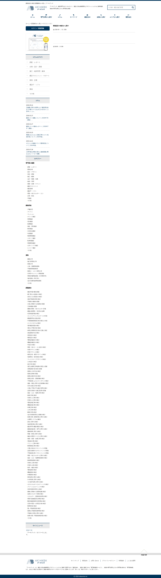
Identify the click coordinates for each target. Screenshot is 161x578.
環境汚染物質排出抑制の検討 (36, 498)
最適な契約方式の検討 (34, 376)
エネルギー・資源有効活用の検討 (37, 496)
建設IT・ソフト (31, 191)
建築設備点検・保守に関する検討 (37, 429)
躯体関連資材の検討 (33, 460)
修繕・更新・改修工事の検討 (36, 438)
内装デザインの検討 (33, 349)
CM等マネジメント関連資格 (35, 273)
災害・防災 (30, 196)
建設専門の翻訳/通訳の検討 (35, 426)
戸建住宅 (30, 209)
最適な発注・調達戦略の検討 (36, 378)
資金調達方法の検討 (33, 333)
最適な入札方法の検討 (34, 371)
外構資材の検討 (32, 474)
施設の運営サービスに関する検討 (37, 436)
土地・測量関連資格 (33, 266)
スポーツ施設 (31, 238)
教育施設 (30, 228)
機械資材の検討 (32, 472)
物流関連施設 (31, 236)
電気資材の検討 (32, 470)
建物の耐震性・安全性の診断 (36, 311)
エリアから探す (115, 17)
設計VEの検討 (31, 364)
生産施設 (30, 233)
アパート (30, 212)
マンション (30, 214)
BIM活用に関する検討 (33, 477)
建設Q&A (87, 17)
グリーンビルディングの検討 (36, 487)
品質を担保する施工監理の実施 (36, 390)
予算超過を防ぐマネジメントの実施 (38, 453)
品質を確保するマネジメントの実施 (38, 450)
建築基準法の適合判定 (34, 318)
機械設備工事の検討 (33, 405)
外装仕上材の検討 (32, 465)
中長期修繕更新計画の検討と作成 (37, 321)
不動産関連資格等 (32, 268)
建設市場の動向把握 (33, 292)
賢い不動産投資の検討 (34, 508)
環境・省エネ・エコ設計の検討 (36, 347)
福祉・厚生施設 (32, 226)
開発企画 (30, 169)
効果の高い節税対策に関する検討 (37, 417)
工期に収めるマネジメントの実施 (37, 448)
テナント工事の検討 (33, 443)
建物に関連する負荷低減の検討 (36, 491)
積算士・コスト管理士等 (34, 271)
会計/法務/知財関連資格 (34, 281)
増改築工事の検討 (32, 441)
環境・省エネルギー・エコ (35, 193)
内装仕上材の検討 (32, 462)
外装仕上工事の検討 (33, 400)
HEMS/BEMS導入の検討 (34, 489)
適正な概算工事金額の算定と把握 (37, 366)
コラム (60, 17)
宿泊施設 (30, 221)
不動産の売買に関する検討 (35, 513)
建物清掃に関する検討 (34, 431)
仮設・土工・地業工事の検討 (36, 393)
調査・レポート (32, 167)
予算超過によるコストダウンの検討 (38, 381)
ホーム (32, 17)
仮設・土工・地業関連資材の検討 (37, 458)
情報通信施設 (31, 243)
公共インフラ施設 (32, 245)
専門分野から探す (46, 17)
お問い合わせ (95, 560)
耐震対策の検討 (32, 506)
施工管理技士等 (32, 261)
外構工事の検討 (32, 407)
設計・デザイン (32, 172)
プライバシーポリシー (108, 560)
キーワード (73, 17)
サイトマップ (75, 560)
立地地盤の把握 (32, 306)
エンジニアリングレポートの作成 (37, 316)
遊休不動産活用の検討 (34, 299)
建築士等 (30, 259)
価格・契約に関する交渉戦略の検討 (38, 383)
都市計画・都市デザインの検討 (36, 354)
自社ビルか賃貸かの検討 (34, 296)
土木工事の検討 (32, 410)
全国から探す (101, 17)
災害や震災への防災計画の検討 (36, 503)
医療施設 (30, 224)
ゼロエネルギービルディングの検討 (38, 484)
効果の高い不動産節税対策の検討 (37, 515)
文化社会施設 (31, 231)
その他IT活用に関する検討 (35, 482)
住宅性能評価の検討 (33, 313)
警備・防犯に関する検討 (34, 434)
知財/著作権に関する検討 (34, 424)
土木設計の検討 (32, 361)
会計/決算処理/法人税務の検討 (36, 414)
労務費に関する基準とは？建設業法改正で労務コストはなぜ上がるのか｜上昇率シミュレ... (37, 109)
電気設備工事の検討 (33, 402)
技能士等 (30, 264)
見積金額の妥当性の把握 (34, 369)
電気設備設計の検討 (33, 340)
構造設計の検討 (32, 337)
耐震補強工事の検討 (33, 446)
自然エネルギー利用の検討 (35, 494)
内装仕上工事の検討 (33, 397)
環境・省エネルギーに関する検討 (37, 455)
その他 (29, 200)
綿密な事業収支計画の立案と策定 (37, 330)
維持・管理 (30, 181)
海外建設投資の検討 (33, 325)
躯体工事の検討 (32, 395)
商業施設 (30, 219)
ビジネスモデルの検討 (34, 323)
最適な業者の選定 (32, 373)
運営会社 (128, 17)
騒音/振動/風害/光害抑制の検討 (36, 501)
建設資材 (30, 188)
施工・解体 (30, 176)
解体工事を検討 (32, 412)
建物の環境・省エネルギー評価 (36, 309)
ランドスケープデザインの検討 (36, 359)
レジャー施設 (31, 248)
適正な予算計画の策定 (34, 328)
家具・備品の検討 (32, 467)
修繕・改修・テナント (34, 184)
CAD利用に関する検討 (34, 479)
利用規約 (121, 560)
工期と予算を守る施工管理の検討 (37, 388)
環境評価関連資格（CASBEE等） (37, 276)
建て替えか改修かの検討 (34, 294)
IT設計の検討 (31, 345)
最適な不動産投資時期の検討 (36, 511)
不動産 (29, 198)
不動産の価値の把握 (33, 301)
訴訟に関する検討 (32, 422)
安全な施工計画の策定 (34, 386)
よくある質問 (131, 560)
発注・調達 (30, 174)
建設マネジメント (32, 186)
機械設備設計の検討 (33, 342)
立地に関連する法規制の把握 (36, 304)
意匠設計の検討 (32, 335)
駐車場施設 (30, 240)
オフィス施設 (31, 216)
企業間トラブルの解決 (34, 419)
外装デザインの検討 (33, 352)
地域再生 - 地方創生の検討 (35, 357)
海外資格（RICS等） (33, 278)
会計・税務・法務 (32, 179)
